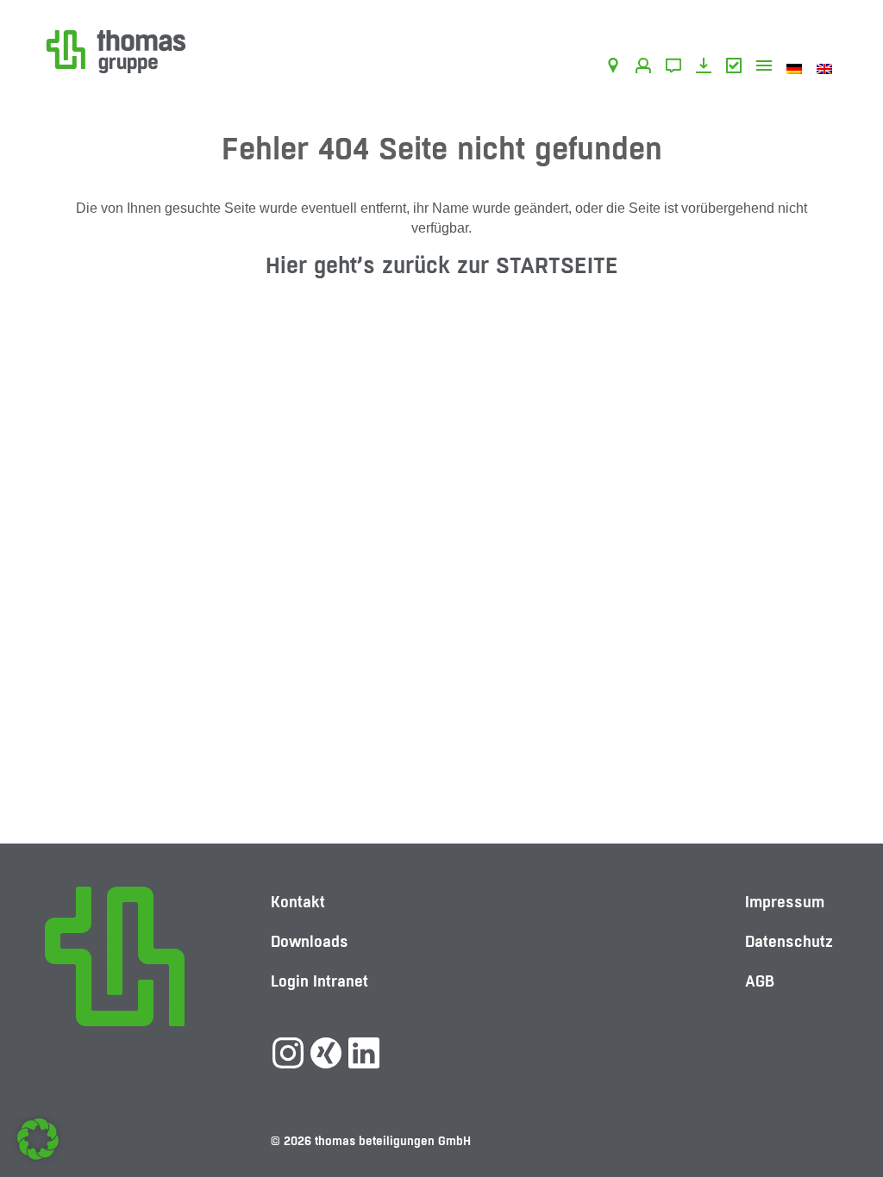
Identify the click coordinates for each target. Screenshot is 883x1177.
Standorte (616, 68)
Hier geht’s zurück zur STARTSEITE (442, 265)
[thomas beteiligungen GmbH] (116, 50)
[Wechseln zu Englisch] (827, 68)
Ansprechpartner (646, 68)
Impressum (784, 902)
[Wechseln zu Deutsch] (797, 68)
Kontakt (676, 68)
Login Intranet (319, 981)
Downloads (706, 68)
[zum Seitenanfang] (835, 1103)
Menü (767, 68)
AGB (737, 68)
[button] (38, 1139)
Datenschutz (789, 941)
